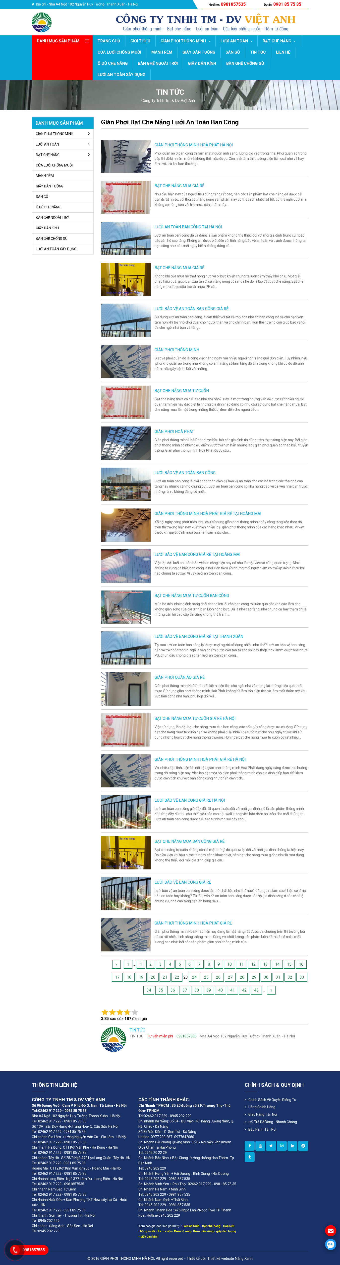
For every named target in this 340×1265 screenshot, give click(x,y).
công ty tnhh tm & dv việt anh (168, 100)
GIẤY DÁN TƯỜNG (198, 52)
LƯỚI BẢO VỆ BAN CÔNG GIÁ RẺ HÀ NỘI (190, 800)
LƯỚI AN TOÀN (235, 41)
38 (196, 990)
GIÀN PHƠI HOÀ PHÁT (174, 431)
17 (117, 977)
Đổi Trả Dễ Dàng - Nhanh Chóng (272, 1122)
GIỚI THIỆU (140, 41)
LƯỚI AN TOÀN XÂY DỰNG (121, 74)
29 (254, 977)
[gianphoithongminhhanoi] (250, 1157)
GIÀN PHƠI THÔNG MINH (184, 41)
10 (229, 964)
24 (194, 977)
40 (220, 990)
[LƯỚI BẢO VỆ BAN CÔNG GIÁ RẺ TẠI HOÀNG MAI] (126, 565)
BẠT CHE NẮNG (277, 41)
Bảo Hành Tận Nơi (262, 1129)
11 (241, 964)
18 (129, 977)
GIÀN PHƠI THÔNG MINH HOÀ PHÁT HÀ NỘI (194, 145)
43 (256, 990)
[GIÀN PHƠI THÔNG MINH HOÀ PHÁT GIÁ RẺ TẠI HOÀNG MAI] (126, 524)
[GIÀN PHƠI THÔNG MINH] (126, 361)
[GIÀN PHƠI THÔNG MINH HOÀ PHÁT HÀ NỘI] (126, 156)
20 (153, 977)
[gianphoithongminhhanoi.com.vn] (250, 1146)
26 (218, 977)
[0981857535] (330, 1244)
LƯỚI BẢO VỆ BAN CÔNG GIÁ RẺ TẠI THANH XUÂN (199, 636)
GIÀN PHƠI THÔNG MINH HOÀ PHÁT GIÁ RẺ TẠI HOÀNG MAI (208, 513)
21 (165, 977)
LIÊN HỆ (283, 52)
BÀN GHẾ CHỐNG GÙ (245, 63)
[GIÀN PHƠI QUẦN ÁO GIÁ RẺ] (126, 688)
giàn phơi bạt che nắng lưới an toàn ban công (170, 122)
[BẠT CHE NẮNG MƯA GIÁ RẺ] (126, 197)
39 (208, 990)
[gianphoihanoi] (303, 1146)
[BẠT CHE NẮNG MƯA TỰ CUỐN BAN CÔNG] (126, 606)
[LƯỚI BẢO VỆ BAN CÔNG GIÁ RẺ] (126, 893)
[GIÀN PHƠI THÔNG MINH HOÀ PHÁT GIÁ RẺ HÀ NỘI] (126, 770)
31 (278, 977)
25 (206, 977)
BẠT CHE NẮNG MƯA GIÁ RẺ (179, 185)
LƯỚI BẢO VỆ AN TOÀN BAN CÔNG (185, 472)
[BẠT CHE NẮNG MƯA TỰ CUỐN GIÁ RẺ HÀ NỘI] (126, 729)
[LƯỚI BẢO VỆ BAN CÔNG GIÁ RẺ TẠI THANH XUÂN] (126, 647)
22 (177, 977)
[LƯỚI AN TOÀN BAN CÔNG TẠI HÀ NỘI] (126, 238)
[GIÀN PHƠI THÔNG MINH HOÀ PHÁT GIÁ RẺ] (126, 934)
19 (141, 977)
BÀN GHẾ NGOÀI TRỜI (158, 63)
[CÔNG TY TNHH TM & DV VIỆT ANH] (42, 22)
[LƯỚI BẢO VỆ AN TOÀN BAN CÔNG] (126, 484)
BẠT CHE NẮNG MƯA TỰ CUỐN (182, 390)
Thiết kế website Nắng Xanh (230, 1258)
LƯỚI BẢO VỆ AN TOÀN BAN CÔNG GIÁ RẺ (191, 308)
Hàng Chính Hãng (261, 1107)
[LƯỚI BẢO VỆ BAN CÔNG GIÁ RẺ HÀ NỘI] (126, 811)
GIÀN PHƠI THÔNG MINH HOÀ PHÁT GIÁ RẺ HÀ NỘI (200, 759)
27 (230, 977)
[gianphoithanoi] (271, 1146)
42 (244, 990)
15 (289, 964)
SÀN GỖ (233, 52)
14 (277, 964)
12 (253, 964)
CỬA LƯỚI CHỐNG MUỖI (119, 52)
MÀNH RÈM (161, 52)
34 (149, 990)
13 (265, 964)
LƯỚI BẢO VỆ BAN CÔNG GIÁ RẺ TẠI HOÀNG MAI (197, 554)
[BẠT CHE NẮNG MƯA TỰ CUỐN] (126, 402)
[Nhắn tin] (330, 1230)
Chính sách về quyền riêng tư (272, 1100)
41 (232, 990)
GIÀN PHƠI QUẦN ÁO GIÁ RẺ (180, 677)
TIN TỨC (258, 52)
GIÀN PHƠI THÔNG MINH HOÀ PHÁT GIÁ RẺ (193, 923)
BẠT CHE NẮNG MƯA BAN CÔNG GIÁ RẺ (190, 841)
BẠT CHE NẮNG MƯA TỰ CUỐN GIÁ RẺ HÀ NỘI (195, 718)
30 (266, 977)
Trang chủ (109, 41)
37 (184, 990)
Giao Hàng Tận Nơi (262, 1114)
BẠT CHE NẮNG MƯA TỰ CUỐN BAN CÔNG (192, 595)
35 (161, 990)
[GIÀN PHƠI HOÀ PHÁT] (126, 442)
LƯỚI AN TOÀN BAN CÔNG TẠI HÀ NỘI (188, 227)
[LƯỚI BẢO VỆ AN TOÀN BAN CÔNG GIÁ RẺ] (126, 320)
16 (301, 964)
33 (302, 977)
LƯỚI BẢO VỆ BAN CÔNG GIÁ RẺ (183, 882)
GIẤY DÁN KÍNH (202, 63)
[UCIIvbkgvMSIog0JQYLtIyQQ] (260, 1146)
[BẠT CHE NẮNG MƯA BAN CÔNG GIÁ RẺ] (126, 852)
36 (172, 990)
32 (290, 977)
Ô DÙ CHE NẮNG (113, 63)
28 (242, 977)
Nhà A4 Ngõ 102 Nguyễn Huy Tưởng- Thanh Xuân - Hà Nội (93, 4)
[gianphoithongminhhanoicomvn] (292, 1146)
